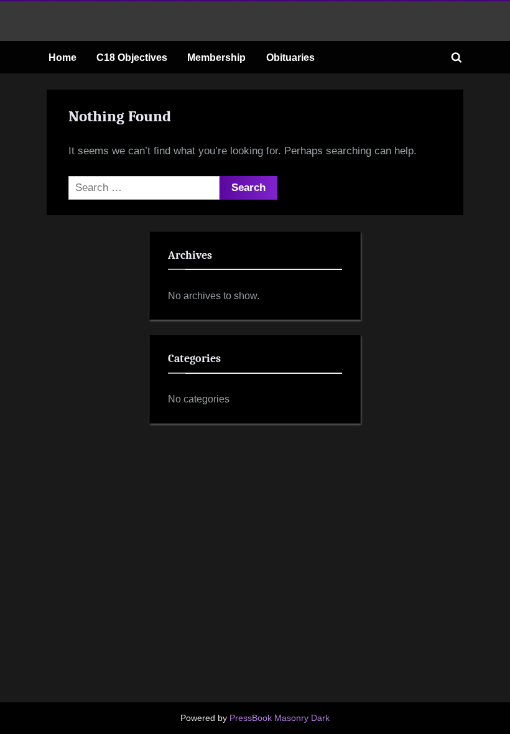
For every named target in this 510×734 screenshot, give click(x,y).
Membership (216, 57)
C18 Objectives (131, 57)
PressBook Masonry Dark (280, 718)
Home (62, 57)
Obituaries (290, 57)
